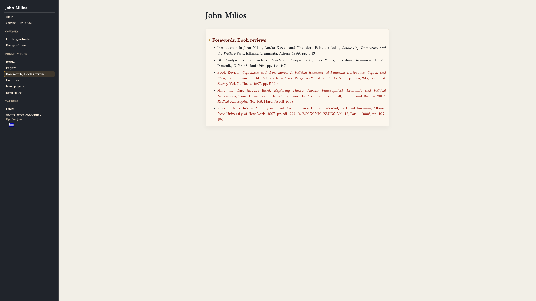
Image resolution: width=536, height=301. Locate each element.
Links (10, 109)
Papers (11, 68)
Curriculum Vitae (19, 23)
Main (10, 17)
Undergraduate (18, 39)
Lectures (12, 80)
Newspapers (15, 86)
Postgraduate (16, 45)
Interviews (14, 92)
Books (10, 62)
